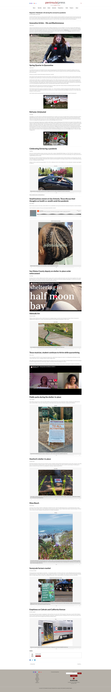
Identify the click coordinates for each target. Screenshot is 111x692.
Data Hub (37, 674)
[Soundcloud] (35, 3)
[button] (81, 3)
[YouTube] (34, 3)
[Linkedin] (34, 660)
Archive (73, 675)
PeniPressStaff (38, 654)
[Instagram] (31, 3)
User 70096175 (31, 218)
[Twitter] (32, 3)
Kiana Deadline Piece (35, 218)
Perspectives (37, 679)
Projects (37, 680)
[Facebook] (29, 3)
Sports (37, 675)
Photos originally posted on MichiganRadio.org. (37, 194)
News (37, 673)
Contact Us (37, 682)
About (37, 681)
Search (79, 673)
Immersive (37, 678)
